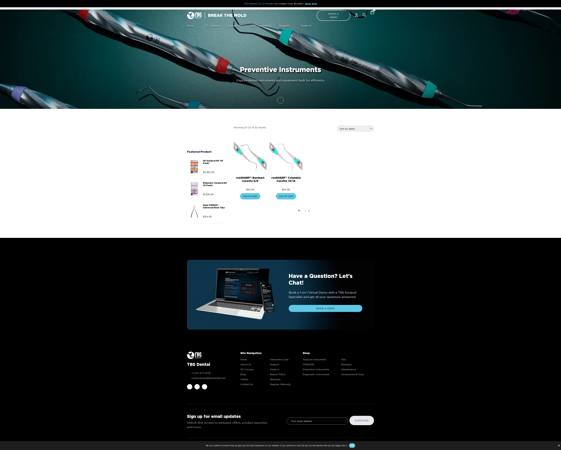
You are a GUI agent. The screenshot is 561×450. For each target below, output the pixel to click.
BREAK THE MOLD (227, 15)
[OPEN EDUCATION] (242, 26)
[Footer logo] (194, 355)
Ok (352, 445)
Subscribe (362, 420)
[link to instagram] (197, 386)
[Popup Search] (364, 15)
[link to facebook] (189, 386)
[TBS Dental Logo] (194, 15)
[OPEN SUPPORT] (292, 26)
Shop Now (311, 3)
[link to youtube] (204, 386)
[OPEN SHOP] (196, 26)
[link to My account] (356, 15)
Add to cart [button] (250, 196)
